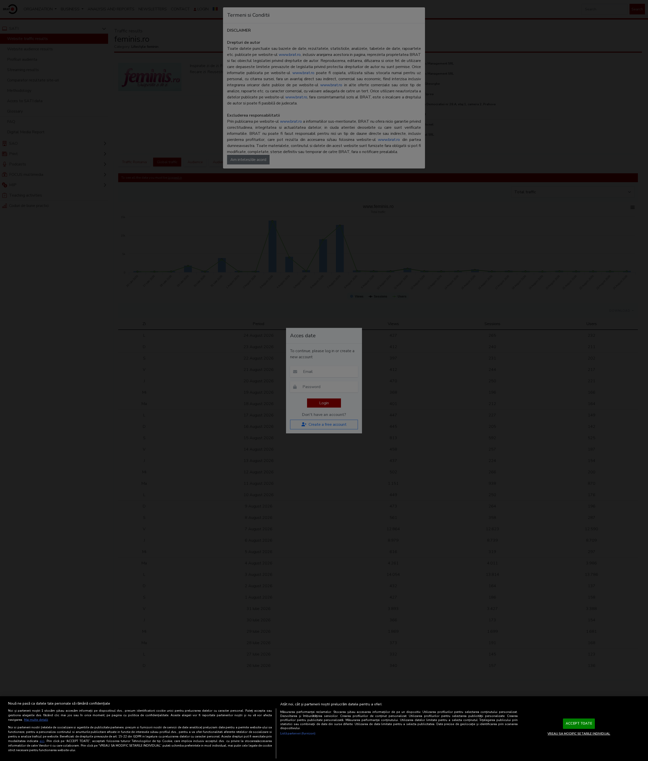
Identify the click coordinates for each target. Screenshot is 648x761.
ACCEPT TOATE (579, 723)
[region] (324, 728)
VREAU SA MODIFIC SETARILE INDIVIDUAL (579, 734)
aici (41, 741)
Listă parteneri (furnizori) (297, 733)
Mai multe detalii (36, 720)
